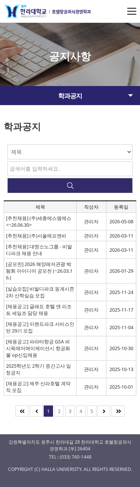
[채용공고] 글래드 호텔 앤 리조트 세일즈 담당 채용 (39, 309)
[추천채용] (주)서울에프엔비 (36, 235)
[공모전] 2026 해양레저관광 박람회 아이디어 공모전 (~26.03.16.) (39, 271)
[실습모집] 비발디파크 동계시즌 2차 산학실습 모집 (40, 292)
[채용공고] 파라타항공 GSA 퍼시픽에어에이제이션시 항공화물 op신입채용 (38, 348)
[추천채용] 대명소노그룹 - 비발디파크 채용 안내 (39, 250)
